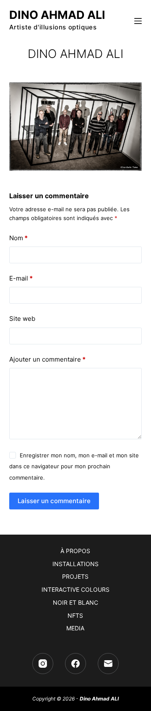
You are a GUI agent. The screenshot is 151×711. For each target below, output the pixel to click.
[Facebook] (75, 663)
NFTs (75, 615)
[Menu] (138, 21)
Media (75, 628)
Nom (18, 238)
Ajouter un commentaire (47, 359)
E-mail (21, 278)
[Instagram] (42, 663)
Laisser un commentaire (54, 501)
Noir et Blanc (75, 602)
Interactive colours (75, 589)
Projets (75, 576)
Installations (75, 563)
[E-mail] (108, 663)
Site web (22, 319)
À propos (75, 550)
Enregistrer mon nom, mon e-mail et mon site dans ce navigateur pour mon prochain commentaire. (74, 466)
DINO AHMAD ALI (57, 15)
